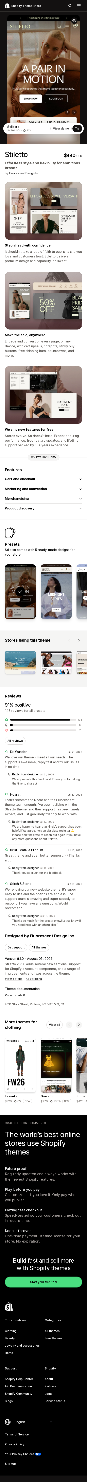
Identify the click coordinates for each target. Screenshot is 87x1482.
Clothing (11, 1331)
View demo (61, 128)
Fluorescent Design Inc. (24, 173)
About (49, 1379)
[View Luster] (56, 591)
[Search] (70, 5)
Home (9, 1352)
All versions (34, 978)
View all (54, 1024)
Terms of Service (17, 1434)
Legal (48, 1393)
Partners (50, 1386)
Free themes (54, 1338)
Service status (55, 1401)
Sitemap (11, 1463)
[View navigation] (79, 5)
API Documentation (18, 1386)
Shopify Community (18, 1393)
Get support (16, 947)
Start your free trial (43, 1282)
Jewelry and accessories (22, 1345)
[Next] (79, 640)
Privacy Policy (14, 1444)
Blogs (9, 1401)
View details (13, 978)
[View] (20, 663)
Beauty (10, 1338)
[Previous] (69, 640)
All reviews (15, 740)
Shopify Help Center (19, 1379)
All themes (39, 947)
